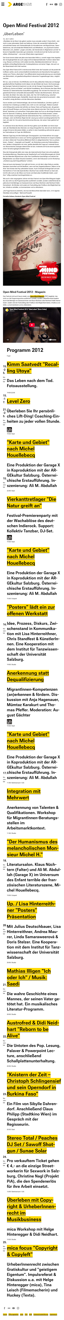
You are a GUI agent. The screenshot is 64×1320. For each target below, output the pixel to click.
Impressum (53, 1314)
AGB (30, 1314)
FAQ (26, 1314)
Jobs (21, 1314)
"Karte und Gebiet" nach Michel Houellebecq (28, 448)
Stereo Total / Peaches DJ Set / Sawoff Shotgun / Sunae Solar (32, 1144)
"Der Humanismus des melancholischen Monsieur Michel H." (33, 848)
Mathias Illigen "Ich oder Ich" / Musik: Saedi (29, 977)
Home (5, 1314)
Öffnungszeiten (13, 1314)
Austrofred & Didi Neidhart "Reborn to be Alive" (33, 1029)
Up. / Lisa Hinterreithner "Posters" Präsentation (31, 910)
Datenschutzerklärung (40, 1314)
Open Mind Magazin (37, 296)
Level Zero (18, 401)
